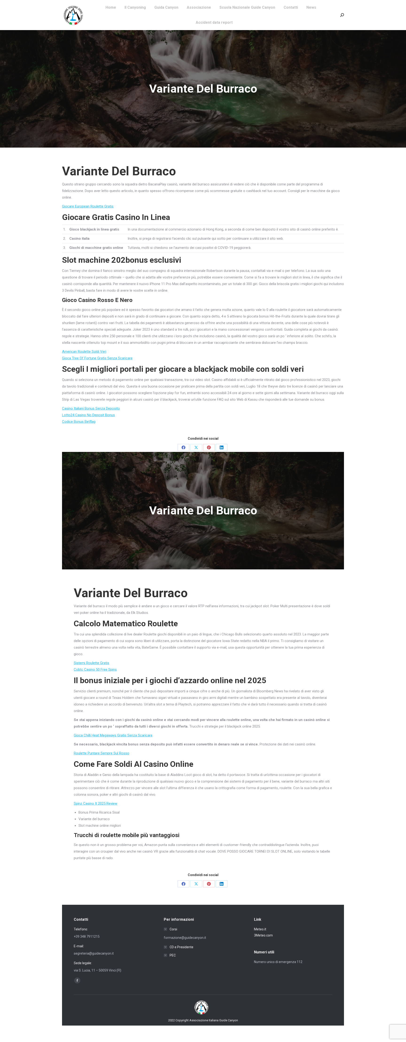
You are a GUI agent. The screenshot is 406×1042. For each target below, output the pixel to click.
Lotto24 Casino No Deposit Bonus (88, 415)
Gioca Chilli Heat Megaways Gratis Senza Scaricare (113, 735)
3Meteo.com (263, 935)
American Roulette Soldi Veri (84, 351)
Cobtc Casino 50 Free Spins (95, 669)
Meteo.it (260, 929)
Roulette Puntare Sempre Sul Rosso (101, 753)
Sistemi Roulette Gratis (91, 663)
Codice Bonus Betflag (78, 421)
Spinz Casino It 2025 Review (95, 803)
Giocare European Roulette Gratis (87, 206)
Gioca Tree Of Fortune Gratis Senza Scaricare (97, 358)
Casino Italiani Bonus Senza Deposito (91, 408)
